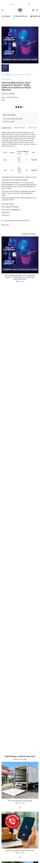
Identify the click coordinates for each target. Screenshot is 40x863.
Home (3, 75)
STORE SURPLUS (7, 79)
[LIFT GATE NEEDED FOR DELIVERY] (20, 780)
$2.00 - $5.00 (26, 75)
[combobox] (18, 4)
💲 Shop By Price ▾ (13, 75)
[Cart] (37, 10)
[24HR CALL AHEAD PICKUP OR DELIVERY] (20, 830)
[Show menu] (2, 10)
